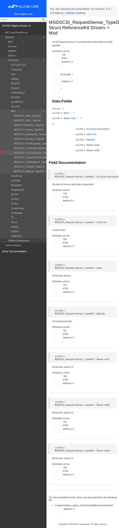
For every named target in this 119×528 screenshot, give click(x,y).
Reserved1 (71, 118)
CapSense (16, 69)
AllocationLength (98, 128)
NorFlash (16, 180)
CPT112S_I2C (18, 65)
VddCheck (16, 236)
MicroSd (15, 106)
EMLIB (11, 55)
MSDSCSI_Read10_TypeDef (29, 139)
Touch (14, 222)
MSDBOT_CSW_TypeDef (27, 120)
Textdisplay (17, 213)
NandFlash (16, 176)
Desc (67, 112)
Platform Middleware (18, 240)
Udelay (14, 227)
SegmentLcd (17, 190)
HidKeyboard (18, 92)
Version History (13, 245)
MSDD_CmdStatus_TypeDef (29, 125)
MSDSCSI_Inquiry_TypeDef (28, 129)
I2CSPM (15, 97)
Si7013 (14, 199)
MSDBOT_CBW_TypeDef (27, 116)
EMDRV (12, 51)
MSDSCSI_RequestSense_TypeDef (30, 153)
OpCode (91, 139)
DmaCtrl (15, 83)
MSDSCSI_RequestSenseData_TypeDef (30, 157)
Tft (12, 217)
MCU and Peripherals (16, 32)
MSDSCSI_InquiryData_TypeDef (30, 134)
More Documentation (14, 251)
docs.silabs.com (23, 14)
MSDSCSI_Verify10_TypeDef (29, 166)
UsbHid (15, 231)
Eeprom (15, 88)
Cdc (13, 74)
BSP (10, 42)
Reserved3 (93, 150)
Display (15, 79)
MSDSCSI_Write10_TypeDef (29, 171)
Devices (12, 46)
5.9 (52, 12)
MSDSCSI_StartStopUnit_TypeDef (30, 162)
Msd (13, 111)
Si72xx (14, 203)
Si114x (14, 194)
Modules (9, 37)
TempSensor (17, 208)
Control (91, 134)
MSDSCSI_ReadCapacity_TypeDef (30, 143)
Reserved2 (93, 144)
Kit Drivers (13, 60)
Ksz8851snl (17, 102)
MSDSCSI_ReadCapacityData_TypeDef (30, 148)
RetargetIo (16, 185)
